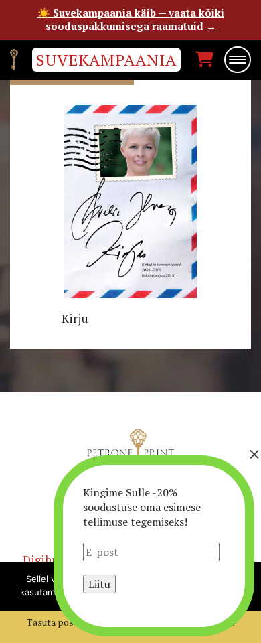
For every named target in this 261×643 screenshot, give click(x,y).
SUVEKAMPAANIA (106, 59)
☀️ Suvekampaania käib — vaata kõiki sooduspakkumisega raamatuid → (130, 19)
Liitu (99, 584)
